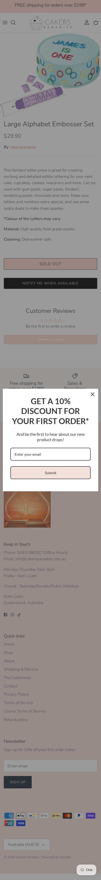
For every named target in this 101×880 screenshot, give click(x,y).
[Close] (92, 394)
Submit (50, 472)
